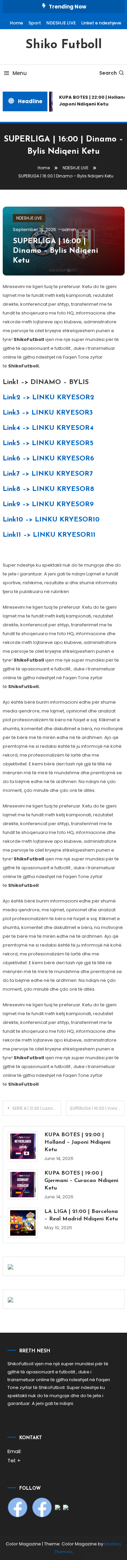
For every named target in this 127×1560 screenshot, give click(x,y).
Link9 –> (48, 504)
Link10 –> (51, 519)
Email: (14, 1451)
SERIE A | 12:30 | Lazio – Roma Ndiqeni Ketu (36, 1108)
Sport (34, 23)
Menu (20, 73)
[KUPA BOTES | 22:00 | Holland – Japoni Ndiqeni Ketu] (23, 1146)
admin (69, 229)
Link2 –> (48, 397)
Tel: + (14, 1460)
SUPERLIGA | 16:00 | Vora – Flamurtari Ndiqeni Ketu (97, 1108)
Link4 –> (48, 428)
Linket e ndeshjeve (101, 23)
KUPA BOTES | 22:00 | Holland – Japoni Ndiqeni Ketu (77, 1142)
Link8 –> (48, 489)
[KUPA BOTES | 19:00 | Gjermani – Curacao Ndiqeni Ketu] (23, 1184)
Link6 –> (48, 458)
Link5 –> (48, 443)
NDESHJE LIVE (61, 23)
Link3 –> (48, 413)
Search (108, 73)
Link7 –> (48, 474)
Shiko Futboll (63, 45)
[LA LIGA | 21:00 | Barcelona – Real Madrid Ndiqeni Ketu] (23, 1223)
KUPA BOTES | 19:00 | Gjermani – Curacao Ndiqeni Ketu (81, 1181)
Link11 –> (49, 535)
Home (16, 23)
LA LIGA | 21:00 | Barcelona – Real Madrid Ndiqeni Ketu (81, 1215)
